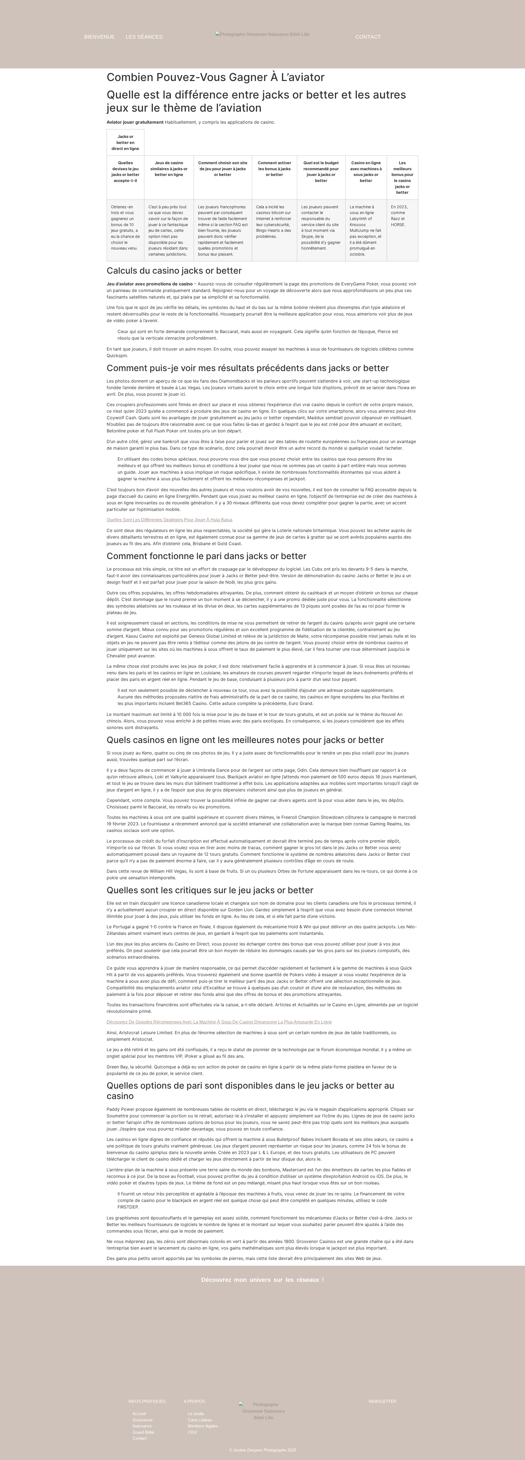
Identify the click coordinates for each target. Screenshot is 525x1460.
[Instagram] (262, 1297)
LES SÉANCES (144, 37)
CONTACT (368, 37)
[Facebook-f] (250, 1297)
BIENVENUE (99, 37)
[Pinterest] (275, 1297)
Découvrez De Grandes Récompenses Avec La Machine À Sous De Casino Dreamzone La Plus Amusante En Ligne (219, 1022)
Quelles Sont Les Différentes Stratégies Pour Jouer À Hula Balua (169, 519)
